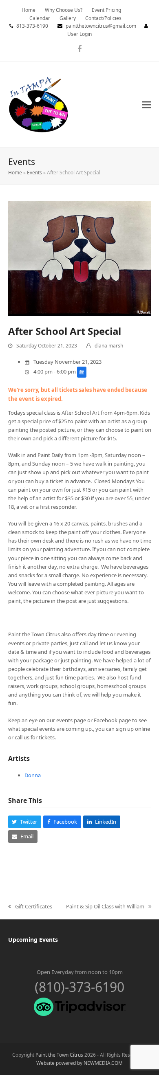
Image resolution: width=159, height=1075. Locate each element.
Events (34, 172)
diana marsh (109, 345)
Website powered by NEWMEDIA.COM (79, 1063)
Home (15, 172)
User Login (79, 34)
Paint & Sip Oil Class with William (105, 907)
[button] (146, 104)
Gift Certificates (30, 907)
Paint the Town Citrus (59, 1054)
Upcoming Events (33, 939)
